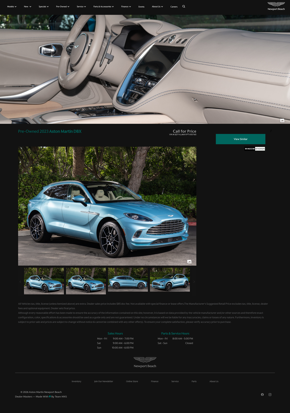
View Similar (241, 139)
